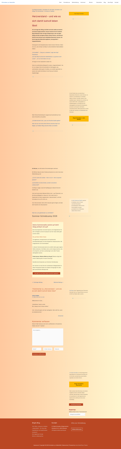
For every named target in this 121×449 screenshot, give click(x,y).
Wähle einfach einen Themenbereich (78, 410)
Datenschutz (65, 445)
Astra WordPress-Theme (81, 445)
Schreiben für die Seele (48, 9)
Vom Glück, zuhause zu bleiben (39, 426)
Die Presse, (71, 290)
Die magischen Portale (37, 434)
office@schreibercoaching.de (59, 430)
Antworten (60, 315)
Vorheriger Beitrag (37, 282)
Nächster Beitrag (58, 282)
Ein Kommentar (39, 11)
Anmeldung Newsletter (76, 404)
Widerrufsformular (77, 429)
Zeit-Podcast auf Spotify (78, 200)
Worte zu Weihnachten (37, 436)
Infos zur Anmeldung (78, 423)
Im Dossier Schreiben (73, 372)
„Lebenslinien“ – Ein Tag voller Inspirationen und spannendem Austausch (39, 430)
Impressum (36, 445)
